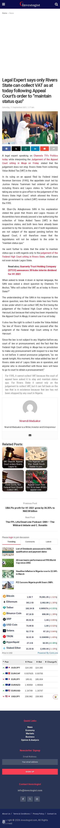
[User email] (30, 435)
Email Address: (30, 756)
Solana (10, 630)
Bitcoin (10, 596)
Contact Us (51, 814)
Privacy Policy (38, 814)
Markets (30, 733)
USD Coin (11, 624)
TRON (9, 636)
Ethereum (11, 601)
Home (4, 13)
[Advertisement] (30, 46)
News (11, 13)
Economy (30, 730)
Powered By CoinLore (48, 653)
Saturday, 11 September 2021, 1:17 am (18, 107)
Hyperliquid (12, 642)
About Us (6, 814)
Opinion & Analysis (30, 740)
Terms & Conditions (21, 814)
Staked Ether (13, 648)
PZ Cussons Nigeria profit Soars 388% (34, 582)
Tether (9, 607)
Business (30, 737)
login (11, 537)
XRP (8, 619)
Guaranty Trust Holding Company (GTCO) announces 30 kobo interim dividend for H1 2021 (32, 270)
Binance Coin (13, 613)
